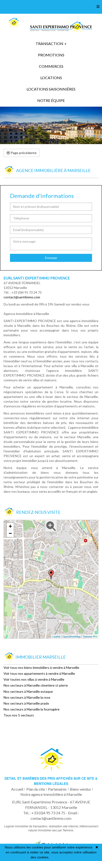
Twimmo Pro (90, 636)
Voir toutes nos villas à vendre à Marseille (34, 679)
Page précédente (23, 153)
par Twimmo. (66, 830)
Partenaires (57, 789)
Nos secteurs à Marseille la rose (27, 697)
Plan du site (35, 789)
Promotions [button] (51, 55)
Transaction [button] (50, 43)
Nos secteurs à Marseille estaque (28, 691)
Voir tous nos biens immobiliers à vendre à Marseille (41, 667)
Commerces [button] (51, 66)
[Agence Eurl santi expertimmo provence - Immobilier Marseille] (13, 23)
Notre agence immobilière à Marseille (51, 794)
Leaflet (56, 636)
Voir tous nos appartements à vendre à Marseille (39, 673)
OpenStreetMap (71, 636)
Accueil (17, 789)
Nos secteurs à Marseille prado (26, 703)
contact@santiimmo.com (22, 297)
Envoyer (51, 258)
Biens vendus (80, 789)
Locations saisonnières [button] (51, 89)
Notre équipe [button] (51, 100)
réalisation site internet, (64, 826)
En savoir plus (60, 857)
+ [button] (10, 526)
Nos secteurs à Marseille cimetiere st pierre (36, 685)
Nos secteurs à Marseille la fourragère (32, 709)
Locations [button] (51, 77)
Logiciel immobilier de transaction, (26, 826)
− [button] (10, 533)
